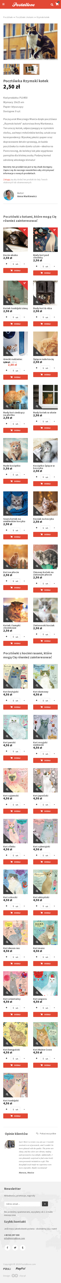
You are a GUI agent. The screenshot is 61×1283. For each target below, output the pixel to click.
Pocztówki (8, 17)
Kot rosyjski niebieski (40, 743)
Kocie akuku (10, 255)
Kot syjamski (11, 795)
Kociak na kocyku (43, 519)
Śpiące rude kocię (43, 359)
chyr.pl (22, 1275)
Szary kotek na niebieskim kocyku (14, 520)
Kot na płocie (11, 572)
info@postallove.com (14, 1238)
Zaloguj (6, 179)
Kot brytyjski (10, 691)
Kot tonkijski (11, 1100)
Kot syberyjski (41, 846)
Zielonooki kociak (43, 625)
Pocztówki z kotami (25, 17)
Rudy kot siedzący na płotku (14, 413)
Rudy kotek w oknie (44, 412)
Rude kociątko (11, 465)
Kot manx (39, 948)
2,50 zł (7, 258)
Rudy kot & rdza (42, 308)
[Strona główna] (22, 7)
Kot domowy (40, 691)
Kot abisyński (41, 897)
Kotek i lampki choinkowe (11, 626)
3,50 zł (7, 468)
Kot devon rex (11, 948)
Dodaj (17, 270)
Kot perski (9, 742)
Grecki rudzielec (12, 359)
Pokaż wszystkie (48, 1133)
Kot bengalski (11, 1049)
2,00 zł (12, 365)
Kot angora (40, 999)
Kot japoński (40, 795)
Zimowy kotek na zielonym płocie (43, 573)
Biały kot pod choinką (41, 256)
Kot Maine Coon (42, 1049)
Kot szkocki (10, 897)
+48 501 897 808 (11, 1235)
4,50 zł (7, 694)
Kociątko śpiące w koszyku (44, 466)
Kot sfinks (9, 846)
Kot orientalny (11, 999)
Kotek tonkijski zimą (15, 308)
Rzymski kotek (43, 17)
